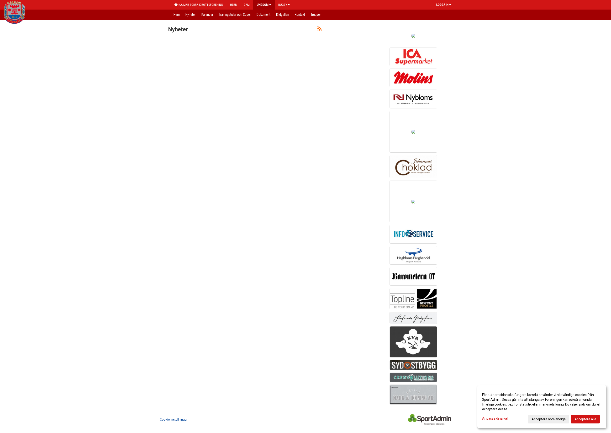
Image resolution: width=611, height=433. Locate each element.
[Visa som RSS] (319, 29)
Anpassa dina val (495, 418)
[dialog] (541, 406)
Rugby (282, 4)
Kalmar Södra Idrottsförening (200, 4)
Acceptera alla (585, 419)
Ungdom (263, 4)
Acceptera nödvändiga (549, 419)
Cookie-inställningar (173, 419)
